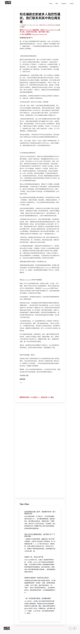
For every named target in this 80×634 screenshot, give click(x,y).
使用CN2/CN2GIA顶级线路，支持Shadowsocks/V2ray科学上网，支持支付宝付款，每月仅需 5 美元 (40, 31)
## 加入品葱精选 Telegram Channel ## (33, 34)
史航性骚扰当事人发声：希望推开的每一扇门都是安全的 (40, 513)
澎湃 (53, 25)
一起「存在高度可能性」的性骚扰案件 (37, 598)
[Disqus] (40, 432)
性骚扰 (41, 25)
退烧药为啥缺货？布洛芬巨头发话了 (36, 578)
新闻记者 (49, 25)
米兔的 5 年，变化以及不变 (33, 557)
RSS (57, 3)
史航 (44, 25)
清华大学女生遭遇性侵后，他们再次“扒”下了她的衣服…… (39, 535)
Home (50, 3)
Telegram (63, 3)
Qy (46, 25)
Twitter (71, 3)
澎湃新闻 (23, 25)
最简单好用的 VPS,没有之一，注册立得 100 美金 (37, 397)
